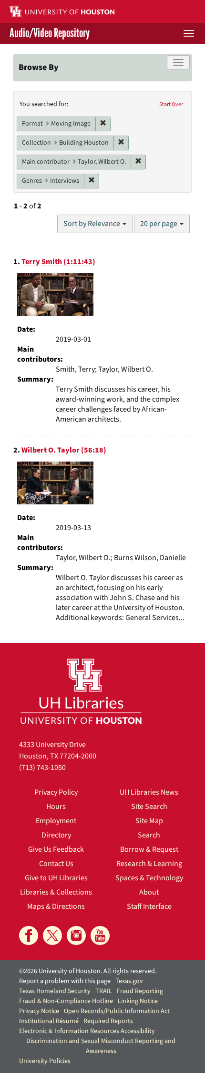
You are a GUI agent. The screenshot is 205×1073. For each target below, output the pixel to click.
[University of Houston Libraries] (81, 691)
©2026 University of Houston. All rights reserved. (87, 971)
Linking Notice (138, 1001)
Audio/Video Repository (50, 33)
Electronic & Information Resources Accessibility (87, 1031)
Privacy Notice (39, 1011)
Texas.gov (129, 981)
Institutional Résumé (49, 1021)
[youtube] (100, 935)
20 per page (159, 223)
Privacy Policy (56, 792)
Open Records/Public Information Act (117, 1011)
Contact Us (56, 863)
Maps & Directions (56, 906)
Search (149, 835)
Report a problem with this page (65, 981)
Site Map (149, 821)
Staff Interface (149, 906)
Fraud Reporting (140, 991)
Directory (56, 835)
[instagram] (76, 935)
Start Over (171, 104)
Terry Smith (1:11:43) (58, 261)
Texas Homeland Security (55, 991)
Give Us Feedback (56, 849)
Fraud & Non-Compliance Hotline (66, 1001)
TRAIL (103, 991)
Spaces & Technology (149, 878)
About (149, 892)
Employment (56, 821)
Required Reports (108, 1021)
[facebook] (28, 935)
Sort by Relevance (92, 223)
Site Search (149, 806)
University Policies (45, 1061)
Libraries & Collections (56, 892)
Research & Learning (149, 863)
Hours (56, 806)
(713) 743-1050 (42, 767)
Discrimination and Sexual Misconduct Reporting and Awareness (100, 1046)
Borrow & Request (149, 849)
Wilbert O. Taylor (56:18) (63, 450)
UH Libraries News (149, 792)
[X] (52, 935)
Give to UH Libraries (56, 878)
